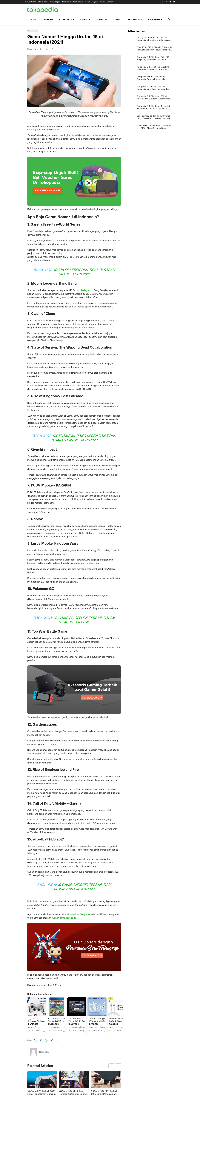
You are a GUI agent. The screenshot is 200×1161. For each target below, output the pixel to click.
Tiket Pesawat (78, 2)
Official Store (43, 2)
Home (33, 19)
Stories (84, 19)
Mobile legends (85, 290)
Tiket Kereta (66, 2)
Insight (100, 19)
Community (65, 19)
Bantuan (110, 2)
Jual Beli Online (30, 2)
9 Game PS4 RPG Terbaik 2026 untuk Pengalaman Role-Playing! (104, 1092)
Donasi (87, 2)
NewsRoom (134, 19)
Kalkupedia (154, 19)
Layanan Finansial (99, 2)
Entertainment (32, 31)
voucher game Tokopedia (63, 917)
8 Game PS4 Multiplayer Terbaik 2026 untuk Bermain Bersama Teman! (73, 1092)
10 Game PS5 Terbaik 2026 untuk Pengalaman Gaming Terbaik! (41, 1092)
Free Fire (32, 231)
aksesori (79, 914)
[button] (35, 49)
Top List (117, 19)
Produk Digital (55, 2)
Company (48, 19)
